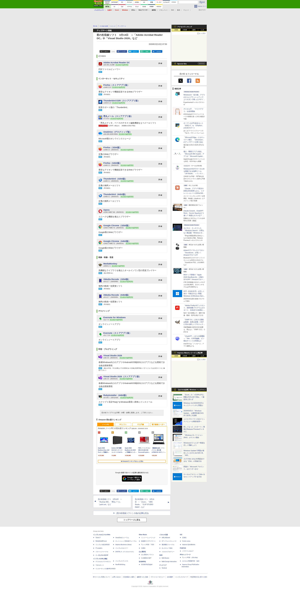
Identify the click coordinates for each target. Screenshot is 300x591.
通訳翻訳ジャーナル (168, 544)
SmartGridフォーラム (122, 537)
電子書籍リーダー (158, 424)
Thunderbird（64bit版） (115, 194)
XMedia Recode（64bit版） (116, 295)
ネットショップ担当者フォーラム (126, 541)
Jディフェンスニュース (169, 541)
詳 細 (160, 63)
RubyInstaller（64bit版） (115, 395)
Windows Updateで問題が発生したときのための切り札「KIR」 (194, 453)
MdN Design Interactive (169, 561)
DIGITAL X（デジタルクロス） (125, 551)
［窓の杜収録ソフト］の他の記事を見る (132, 513)
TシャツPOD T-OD (147, 544)
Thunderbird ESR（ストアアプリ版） (121, 100)
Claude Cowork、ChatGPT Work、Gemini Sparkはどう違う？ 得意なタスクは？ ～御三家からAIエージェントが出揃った (194, 215)
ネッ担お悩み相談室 (102, 555)
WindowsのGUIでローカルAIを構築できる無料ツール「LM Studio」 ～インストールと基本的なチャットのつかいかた (194, 173)
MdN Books (165, 558)
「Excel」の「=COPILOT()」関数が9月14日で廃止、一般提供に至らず (194, 397)
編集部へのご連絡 (142, 577)
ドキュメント (163, 10)
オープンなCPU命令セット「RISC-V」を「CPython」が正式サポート (194, 125)
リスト (113, 51)
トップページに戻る (131, 520)
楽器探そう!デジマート (148, 541)
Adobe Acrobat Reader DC (116, 62)
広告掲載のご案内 (128, 577)
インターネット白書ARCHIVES (105, 568)
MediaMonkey (110, 263)
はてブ (135, 51)
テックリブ (162, 565)
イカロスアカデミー (168, 551)
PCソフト (123, 424)
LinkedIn (158, 51)
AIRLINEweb (166, 537)
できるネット (100, 565)
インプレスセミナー (121, 548)
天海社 (184, 537)
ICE (181, 534)
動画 (178, 10)
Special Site (182, 64)
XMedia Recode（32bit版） (116, 279)
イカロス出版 (163, 534)
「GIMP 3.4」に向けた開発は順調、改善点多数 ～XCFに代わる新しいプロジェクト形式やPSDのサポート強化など (194, 324)
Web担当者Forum (101, 541)
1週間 (193, 30)
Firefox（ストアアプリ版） (116, 85)
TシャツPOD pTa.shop (190, 557)
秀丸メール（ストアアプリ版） (118, 116)
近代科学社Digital (146, 564)
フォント (186, 10)
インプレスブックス (121, 561)
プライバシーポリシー (158, 577)
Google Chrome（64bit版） (116, 241)
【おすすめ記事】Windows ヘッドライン (191, 390)
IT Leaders (99, 548)
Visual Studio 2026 (112, 355)
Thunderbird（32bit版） (115, 178)
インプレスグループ (181, 577)
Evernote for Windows (114, 317)
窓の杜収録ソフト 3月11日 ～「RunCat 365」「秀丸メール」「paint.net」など (110, 501)
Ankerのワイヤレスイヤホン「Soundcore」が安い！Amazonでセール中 (194, 252)
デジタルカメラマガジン (103, 561)
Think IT (98, 537)
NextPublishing (120, 564)
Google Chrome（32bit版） (116, 225)
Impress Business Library (123, 544)
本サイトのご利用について (101, 577)
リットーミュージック (148, 537)
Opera (106, 210)
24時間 (185, 30)
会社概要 (170, 577)
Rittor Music (143, 534)
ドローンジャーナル (102, 551)
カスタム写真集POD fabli (190, 561)
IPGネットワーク (185, 554)
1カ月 (202, 30)
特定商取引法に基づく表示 (198, 577)
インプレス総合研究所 (103, 544)
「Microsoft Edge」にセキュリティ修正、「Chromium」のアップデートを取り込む (194, 139)
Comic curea (186, 541)
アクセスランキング (184, 27)
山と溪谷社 (142, 551)
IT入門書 (140, 424)
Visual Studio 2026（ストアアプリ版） (122, 376)
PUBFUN (183, 548)
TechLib (164, 568)
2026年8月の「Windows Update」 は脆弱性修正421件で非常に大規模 (194, 413)
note (147, 51)
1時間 (176, 30)
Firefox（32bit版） (112, 147)
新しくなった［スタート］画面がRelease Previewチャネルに (194, 429)
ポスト (106, 51)
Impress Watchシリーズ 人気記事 (190, 353)
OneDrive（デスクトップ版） (117, 132)
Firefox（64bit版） (112, 163)
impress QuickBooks (188, 544)
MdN (160, 555)
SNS (172, 10)
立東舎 (143, 548)
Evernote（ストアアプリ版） (117, 333)
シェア (123, 51)
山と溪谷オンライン (147, 554)
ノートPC (105, 424)
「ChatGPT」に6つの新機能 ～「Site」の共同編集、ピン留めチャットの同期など (194, 338)
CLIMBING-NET (146, 558)
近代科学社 (142, 561)
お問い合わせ (116, 577)
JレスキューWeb (167, 548)
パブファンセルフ (187, 551)
